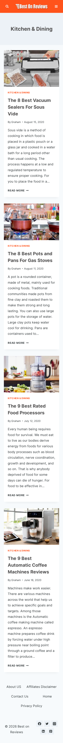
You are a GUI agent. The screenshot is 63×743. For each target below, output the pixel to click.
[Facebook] (39, 723)
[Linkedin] (43, 731)
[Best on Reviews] (31, 6)
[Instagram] (54, 723)
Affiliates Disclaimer (41, 687)
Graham (16, 122)
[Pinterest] (50, 731)
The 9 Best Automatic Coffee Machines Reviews (28, 565)
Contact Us (19, 696)
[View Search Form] (7, 6)
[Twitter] (47, 723)
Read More (18, 190)
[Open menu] (56, 6)
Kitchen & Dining (19, 92)
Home (47, 696)
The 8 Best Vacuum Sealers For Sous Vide (29, 107)
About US (13, 687)
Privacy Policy (31, 706)
